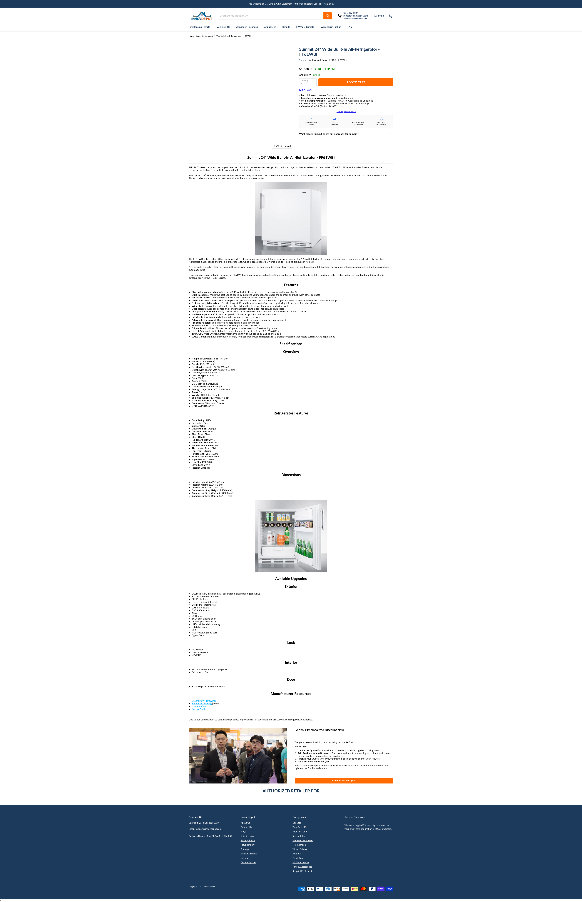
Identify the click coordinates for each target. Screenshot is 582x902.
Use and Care (199, 706)
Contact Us (246, 827)
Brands (286, 26)
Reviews (245, 858)
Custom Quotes (248, 862)
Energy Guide (199, 709)
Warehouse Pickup (331, 26)
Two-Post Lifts (300, 827)
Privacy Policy (248, 840)
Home (191, 36)
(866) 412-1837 (211, 822)
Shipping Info (247, 836)
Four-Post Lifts (300, 831)
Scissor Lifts (299, 836)
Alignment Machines (303, 840)
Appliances (270, 26)
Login (381, 15)
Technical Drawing (202, 703)
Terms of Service (249, 853)
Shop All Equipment (302, 871)
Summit (199, 36)
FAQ (350, 26)
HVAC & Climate (305, 26)
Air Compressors (301, 862)
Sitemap (245, 849)
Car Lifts (297, 822)
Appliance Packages (247, 26)
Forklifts (297, 853)
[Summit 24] (193, 159)
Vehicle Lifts (224, 26)
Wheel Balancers (301, 849)
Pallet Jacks (298, 858)
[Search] (327, 15)
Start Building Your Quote (344, 780)
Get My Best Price (346, 111)
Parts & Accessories (302, 866)
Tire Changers (299, 844)
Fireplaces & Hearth (200, 26)
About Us (245, 822)
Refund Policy (247, 844)
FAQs (243, 831)
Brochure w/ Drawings (204, 700)
